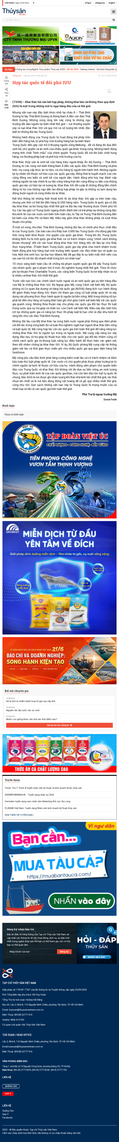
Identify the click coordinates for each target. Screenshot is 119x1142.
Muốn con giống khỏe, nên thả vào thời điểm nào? (31, 719)
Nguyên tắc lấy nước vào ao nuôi (23, 710)
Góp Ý (5, 1114)
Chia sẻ (6, 94)
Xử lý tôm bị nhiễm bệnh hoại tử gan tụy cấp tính (30, 701)
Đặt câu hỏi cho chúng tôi (58, 725)
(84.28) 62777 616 (23, 1014)
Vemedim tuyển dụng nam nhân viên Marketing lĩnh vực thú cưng (37, 801)
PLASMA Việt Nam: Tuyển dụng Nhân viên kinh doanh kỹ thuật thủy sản (41, 808)
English (112, 3)
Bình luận (6, 106)
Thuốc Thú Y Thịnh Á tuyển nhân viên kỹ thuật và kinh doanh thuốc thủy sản (43, 788)
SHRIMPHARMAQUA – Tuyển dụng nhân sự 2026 (29, 794)
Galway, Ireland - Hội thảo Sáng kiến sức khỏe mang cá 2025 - (73, 69)
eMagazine (100, 3)
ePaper (88, 3)
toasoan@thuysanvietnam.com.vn (26, 1009)
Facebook (7, 1117)
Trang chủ (6, 82)
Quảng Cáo (8, 1110)
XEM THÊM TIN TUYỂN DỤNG (19, 815)
